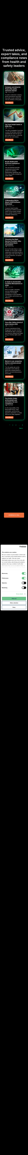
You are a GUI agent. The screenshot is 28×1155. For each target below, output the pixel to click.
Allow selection (14, 603)
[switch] (24, 578)
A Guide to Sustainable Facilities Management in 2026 (13, 283)
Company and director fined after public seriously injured (13, 88)
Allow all (14, 598)
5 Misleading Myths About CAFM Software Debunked (12, 202)
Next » (21, 428)
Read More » (9, 102)
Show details (19, 594)
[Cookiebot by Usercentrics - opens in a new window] (19, 547)
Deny (14, 607)
